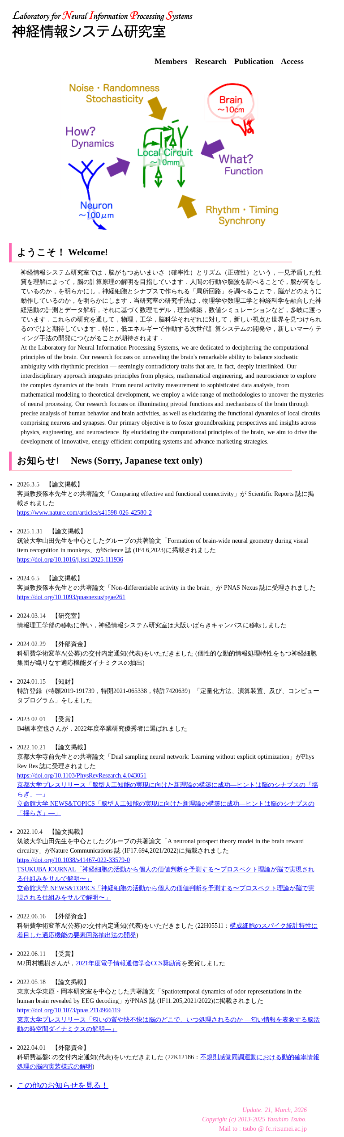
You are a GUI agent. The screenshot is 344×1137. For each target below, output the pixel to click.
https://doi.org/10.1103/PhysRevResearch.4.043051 (81, 775)
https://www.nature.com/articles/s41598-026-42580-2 (84, 512)
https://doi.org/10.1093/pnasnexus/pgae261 (71, 597)
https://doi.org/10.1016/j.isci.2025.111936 (70, 559)
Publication (254, 61)
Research (211, 61)
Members (171, 61)
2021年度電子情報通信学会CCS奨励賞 (128, 963)
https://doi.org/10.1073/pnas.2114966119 (68, 1010)
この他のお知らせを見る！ (62, 1085)
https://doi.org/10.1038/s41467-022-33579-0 (73, 860)
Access (292, 61)
